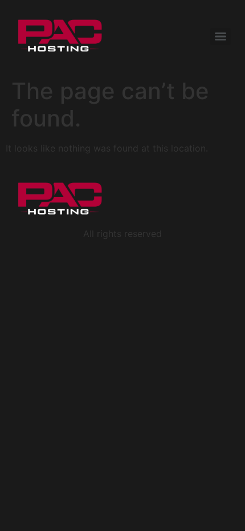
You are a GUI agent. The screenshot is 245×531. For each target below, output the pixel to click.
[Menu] (220, 36)
